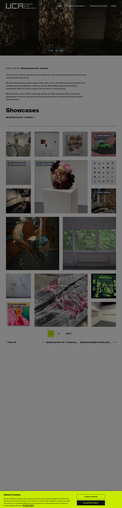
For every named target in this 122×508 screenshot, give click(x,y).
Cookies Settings (91, 497)
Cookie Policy (28, 506)
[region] (61, 499)
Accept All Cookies (90, 503)
